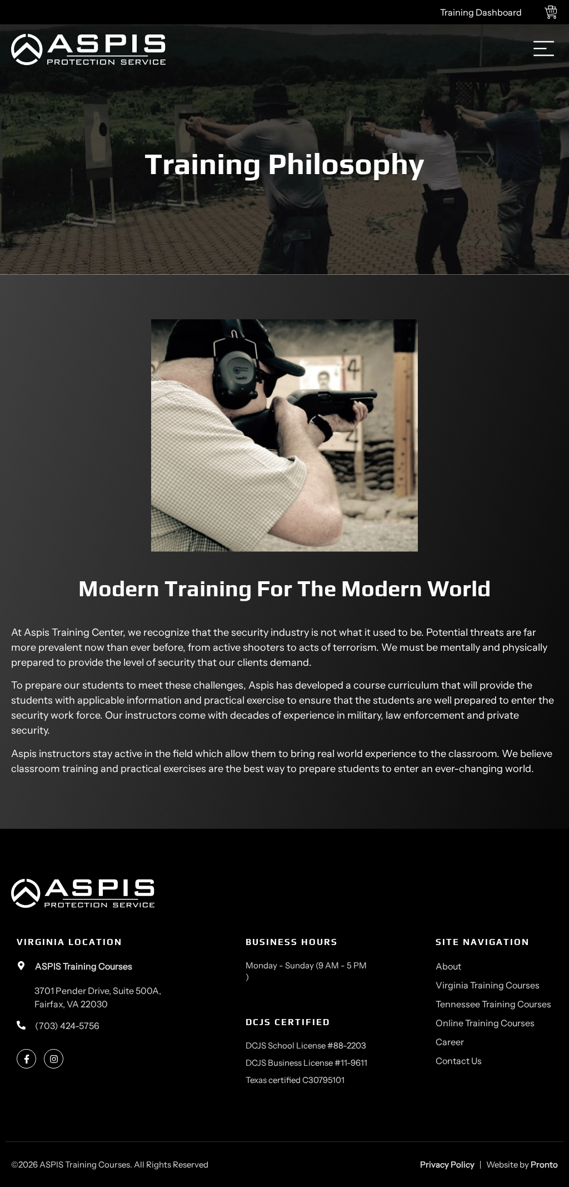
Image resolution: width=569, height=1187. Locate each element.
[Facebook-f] (26, 1059)
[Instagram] (53, 1059)
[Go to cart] (553, 12)
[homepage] (88, 50)
